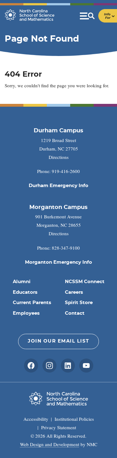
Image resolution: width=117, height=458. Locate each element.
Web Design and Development (49, 444)
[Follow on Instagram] (49, 366)
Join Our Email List (58, 341)
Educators (25, 292)
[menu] (98, 16)
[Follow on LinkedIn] (68, 366)
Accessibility (35, 419)
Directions (59, 157)
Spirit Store (79, 302)
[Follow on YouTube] (86, 366)
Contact (75, 313)
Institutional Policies (74, 419)
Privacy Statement (58, 427)
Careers (74, 292)
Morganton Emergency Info (58, 262)
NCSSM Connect (85, 281)
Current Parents (32, 302)
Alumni (22, 281)
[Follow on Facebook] (31, 366)
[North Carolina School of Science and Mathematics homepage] (30, 15)
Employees (26, 313)
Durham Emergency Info (58, 185)
